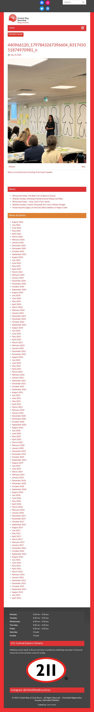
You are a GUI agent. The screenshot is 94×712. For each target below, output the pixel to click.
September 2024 (19, 290)
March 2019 (17, 472)
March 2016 (17, 572)
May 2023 (16, 337)
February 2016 (18, 575)
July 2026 (16, 225)
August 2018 (17, 492)
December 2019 (19, 451)
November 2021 (19, 384)
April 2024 (16, 304)
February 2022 (18, 375)
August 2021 (17, 392)
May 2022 (16, 366)
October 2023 (18, 322)
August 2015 (17, 592)
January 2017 (18, 545)
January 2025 (18, 278)
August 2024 (17, 293)
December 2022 (19, 351)
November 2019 (19, 454)
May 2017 (16, 533)
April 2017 (16, 536)
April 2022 (16, 369)
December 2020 (19, 416)
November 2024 (19, 284)
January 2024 (18, 313)
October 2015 (18, 586)
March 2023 (17, 342)
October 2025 (18, 251)
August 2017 (17, 528)
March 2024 (17, 307)
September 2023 (19, 325)
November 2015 (19, 583)
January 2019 (18, 478)
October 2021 (18, 387)
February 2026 (18, 240)
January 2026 (18, 243)
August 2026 (17, 222)
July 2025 (16, 260)
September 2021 (19, 389)
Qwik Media (51, 705)
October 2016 (18, 551)
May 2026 (16, 231)
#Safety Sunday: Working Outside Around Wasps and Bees (37, 199)
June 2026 (16, 228)
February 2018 (18, 510)
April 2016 (16, 569)
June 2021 (16, 398)
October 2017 (18, 522)
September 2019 (19, 460)
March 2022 (17, 372)
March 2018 (17, 507)
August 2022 (17, 357)
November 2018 (19, 483)
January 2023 (18, 348)
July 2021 (16, 395)
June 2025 (16, 263)
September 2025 (19, 254)
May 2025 (16, 266)
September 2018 (19, 489)
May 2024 (16, 301)
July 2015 (16, 595)
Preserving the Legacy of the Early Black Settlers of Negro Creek (39, 208)
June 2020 (16, 434)
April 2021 (16, 404)
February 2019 (18, 475)
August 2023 (17, 328)
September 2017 (19, 525)
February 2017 (18, 542)
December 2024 (19, 281)
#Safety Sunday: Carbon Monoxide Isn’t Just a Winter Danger (38, 205)
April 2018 (16, 504)
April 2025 (16, 269)
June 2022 (16, 363)
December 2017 (19, 516)
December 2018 (19, 481)
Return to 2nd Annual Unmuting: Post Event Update (30, 172)
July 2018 (16, 495)
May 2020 (16, 436)
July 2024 (16, 295)
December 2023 (19, 316)
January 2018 (18, 513)
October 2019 (18, 457)
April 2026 (16, 234)
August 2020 (17, 428)
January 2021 (18, 413)
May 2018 (16, 501)
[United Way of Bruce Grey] (21, 23)
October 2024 (18, 287)
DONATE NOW (15, 34)
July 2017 (16, 530)
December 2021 (19, 381)
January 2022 (18, 378)
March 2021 (17, 407)
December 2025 (19, 246)
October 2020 (18, 422)
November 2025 (19, 248)
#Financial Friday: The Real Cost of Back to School (33, 196)
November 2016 (19, 548)
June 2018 (16, 498)
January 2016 (18, 577)
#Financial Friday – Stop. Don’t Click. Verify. (31, 202)
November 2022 (19, 354)
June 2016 (16, 563)
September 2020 (19, 425)
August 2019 (17, 463)
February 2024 (18, 310)
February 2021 (18, 410)
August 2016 (17, 557)
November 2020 (19, 419)
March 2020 (17, 442)
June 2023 (16, 334)
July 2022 (16, 360)
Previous (12, 167)
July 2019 (16, 466)
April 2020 (16, 439)
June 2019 (16, 469)
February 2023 (18, 345)
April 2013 (16, 598)
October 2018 (18, 486)
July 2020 (16, 431)
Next (83, 167)
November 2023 (19, 319)
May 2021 (16, 401)
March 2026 (17, 237)
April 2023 (16, 340)
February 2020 (18, 445)
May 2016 (16, 566)
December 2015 (19, 580)
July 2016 (16, 560)
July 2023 (16, 331)
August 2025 (17, 257)
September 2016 (19, 554)
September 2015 (19, 589)
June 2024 (16, 298)
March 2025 (17, 272)
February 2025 (18, 275)
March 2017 (17, 539)
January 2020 (18, 448)
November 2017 (19, 519)
